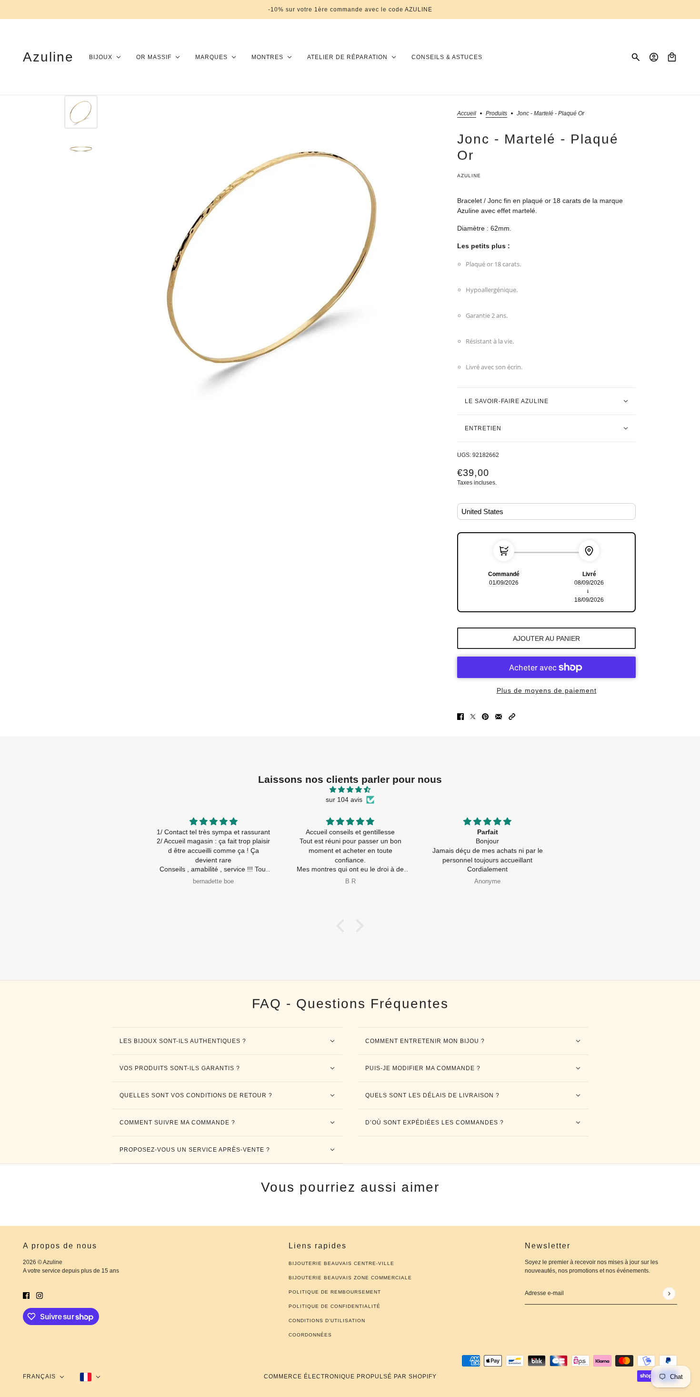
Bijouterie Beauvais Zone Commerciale (350, 1277)
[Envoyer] (668, 1293)
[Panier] (672, 57)
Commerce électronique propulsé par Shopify (350, 1376)
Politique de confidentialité (334, 1306)
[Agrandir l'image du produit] (275, 257)
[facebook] (26, 1295)
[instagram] (39, 1295)
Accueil (466, 114)
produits (496, 114)
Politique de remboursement (335, 1292)
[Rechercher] (635, 57)
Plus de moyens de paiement (547, 690)
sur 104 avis (344, 799)
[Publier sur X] (473, 716)
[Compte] (654, 57)
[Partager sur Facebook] (460, 716)
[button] (512, 716)
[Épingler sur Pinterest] (485, 716)
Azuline (469, 175)
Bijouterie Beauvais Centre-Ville (341, 1263)
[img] (350, 789)
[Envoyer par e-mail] (498, 716)
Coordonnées (310, 1334)
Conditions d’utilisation (327, 1320)
